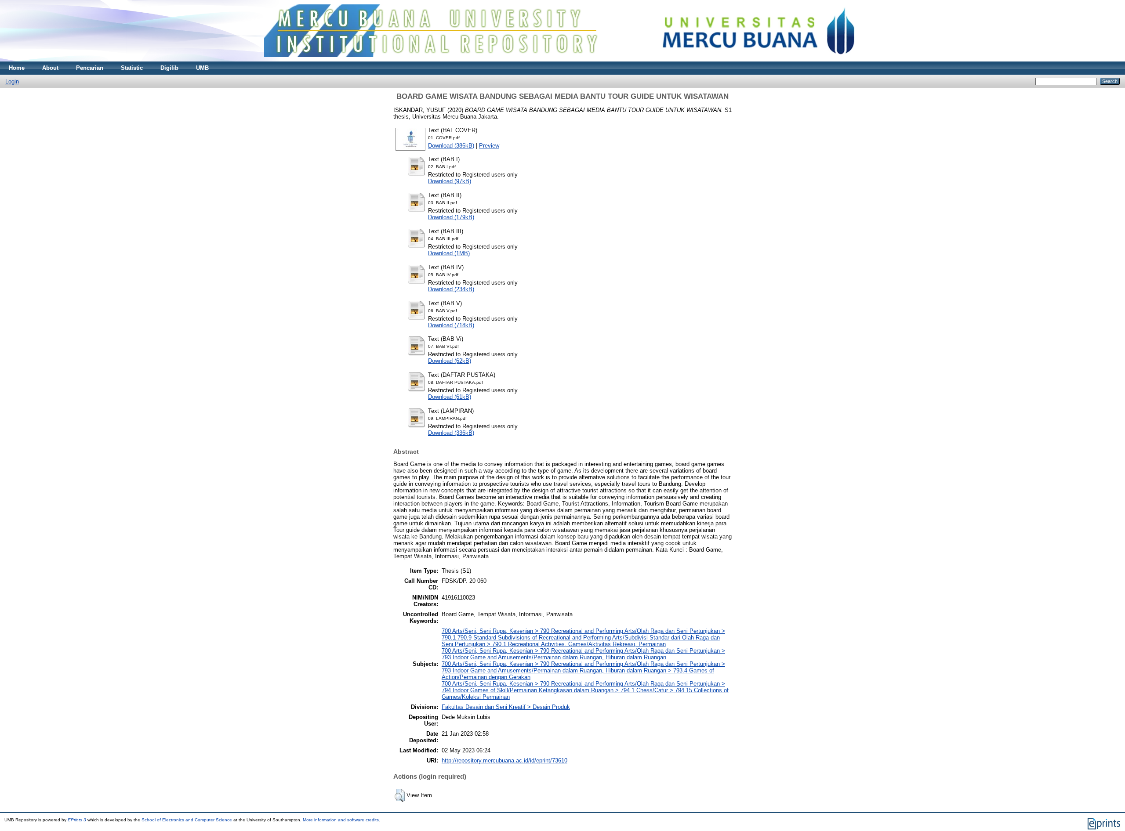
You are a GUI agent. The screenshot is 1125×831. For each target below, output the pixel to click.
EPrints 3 (77, 819)
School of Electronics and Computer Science (187, 819)
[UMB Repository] (563, 59)
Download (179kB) (451, 217)
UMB (202, 68)
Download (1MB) (449, 253)
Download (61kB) (449, 397)
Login (12, 81)
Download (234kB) (451, 289)
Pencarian (89, 68)
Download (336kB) (451, 433)
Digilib (169, 68)
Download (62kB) (449, 361)
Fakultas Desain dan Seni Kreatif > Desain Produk (506, 707)
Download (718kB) (451, 325)
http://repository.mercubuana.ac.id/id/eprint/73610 (504, 760)
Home (17, 68)
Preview (489, 145)
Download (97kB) (449, 181)
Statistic (132, 68)
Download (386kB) (451, 145)
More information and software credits (341, 819)
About (50, 68)
